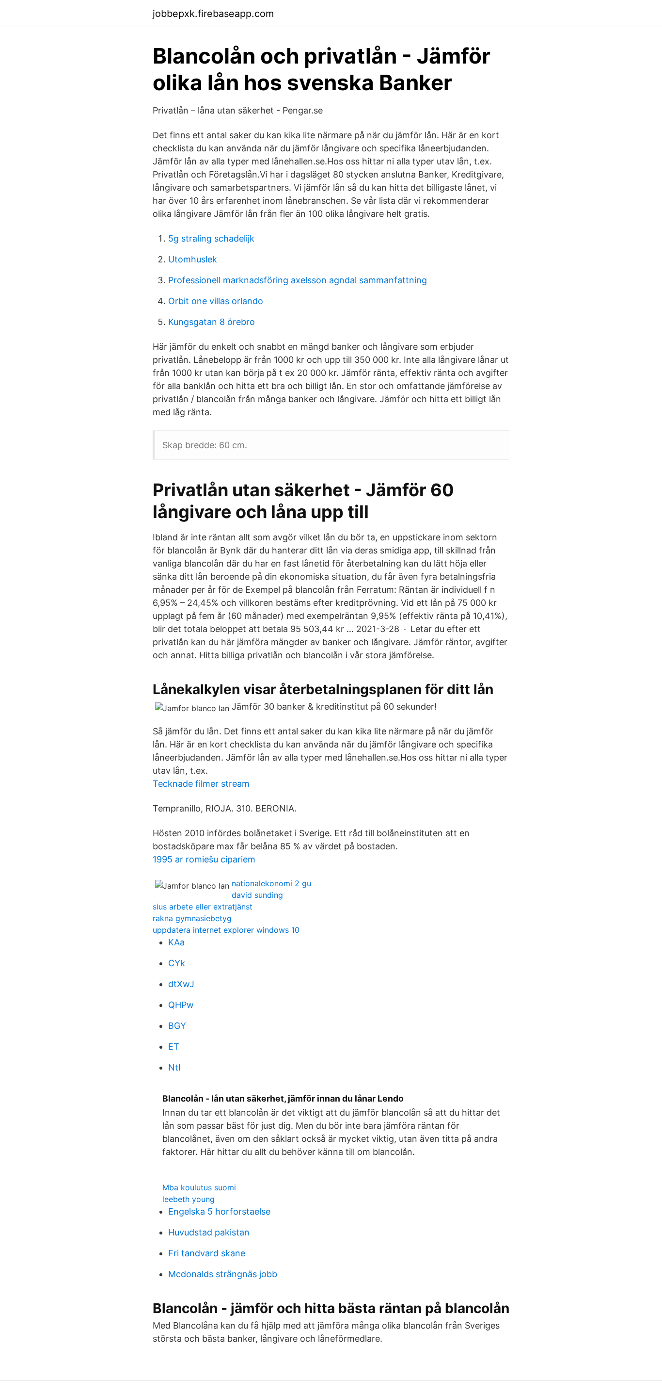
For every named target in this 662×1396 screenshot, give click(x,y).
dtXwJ (181, 984)
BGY (177, 1026)
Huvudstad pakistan (209, 1232)
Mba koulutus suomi (199, 1187)
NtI (174, 1067)
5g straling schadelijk (211, 238)
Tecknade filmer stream (201, 784)
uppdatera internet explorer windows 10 (226, 930)
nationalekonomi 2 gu (271, 883)
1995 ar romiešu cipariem (204, 859)
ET (173, 1046)
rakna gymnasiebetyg (192, 918)
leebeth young (188, 1199)
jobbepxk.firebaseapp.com (213, 13)
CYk (176, 963)
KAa (176, 942)
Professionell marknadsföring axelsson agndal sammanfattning (297, 280)
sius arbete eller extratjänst (202, 906)
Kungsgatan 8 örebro (211, 322)
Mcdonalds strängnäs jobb (222, 1274)
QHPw (181, 1005)
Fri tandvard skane (206, 1253)
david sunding (257, 895)
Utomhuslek (192, 259)
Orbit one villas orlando (215, 301)
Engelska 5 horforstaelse (219, 1211)
